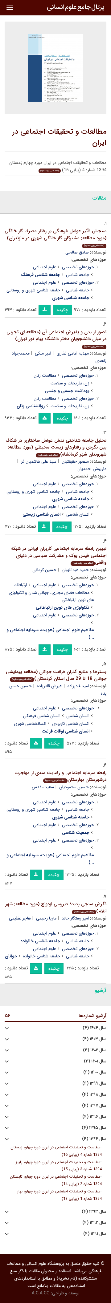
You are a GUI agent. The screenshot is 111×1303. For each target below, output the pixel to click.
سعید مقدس (43, 787)
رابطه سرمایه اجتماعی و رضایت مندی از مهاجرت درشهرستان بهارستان (60, 776)
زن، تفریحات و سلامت (70, 383)
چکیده (62, 309)
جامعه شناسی (77, 274)
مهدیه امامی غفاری (72, 353)
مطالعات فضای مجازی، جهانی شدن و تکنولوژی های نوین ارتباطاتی (51, 596)
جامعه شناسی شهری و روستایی (33, 290)
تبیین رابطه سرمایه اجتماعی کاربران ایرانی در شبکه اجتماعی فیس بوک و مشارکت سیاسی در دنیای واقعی (58, 555)
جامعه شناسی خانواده (41, 956)
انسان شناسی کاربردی (70, 723)
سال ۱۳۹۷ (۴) (94, 1105)
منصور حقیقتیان (75, 461)
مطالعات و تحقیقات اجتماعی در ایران (59, 137)
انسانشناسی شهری (30, 723)
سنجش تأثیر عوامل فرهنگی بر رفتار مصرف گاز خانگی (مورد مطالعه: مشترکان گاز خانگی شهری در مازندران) (55, 237)
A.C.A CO (41, 1293)
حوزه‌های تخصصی (78, 267)
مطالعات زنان (45, 375)
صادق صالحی (77, 252)
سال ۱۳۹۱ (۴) (94, 1234)
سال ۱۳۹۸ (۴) (94, 1094)
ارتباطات (20, 585)
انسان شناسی (77, 514)
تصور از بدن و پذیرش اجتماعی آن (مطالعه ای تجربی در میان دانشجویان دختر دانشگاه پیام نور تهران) (56, 338)
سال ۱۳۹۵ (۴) (94, 1128)
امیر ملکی (43, 353)
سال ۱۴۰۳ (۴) (94, 1039)
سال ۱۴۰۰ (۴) (94, 1072)
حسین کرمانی (44, 569)
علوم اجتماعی (44, 267)
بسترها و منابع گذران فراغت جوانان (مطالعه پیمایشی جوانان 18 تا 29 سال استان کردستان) (56, 675)
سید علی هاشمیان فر (38, 461)
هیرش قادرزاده (49, 686)
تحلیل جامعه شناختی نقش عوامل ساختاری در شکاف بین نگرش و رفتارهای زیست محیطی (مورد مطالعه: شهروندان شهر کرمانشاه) (56, 447)
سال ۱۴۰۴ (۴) (94, 1028)
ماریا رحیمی (46, 918)
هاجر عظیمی (20, 918)
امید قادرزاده (78, 686)
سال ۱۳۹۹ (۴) (94, 1083)
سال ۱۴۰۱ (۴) (95, 1061)
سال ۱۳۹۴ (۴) (94, 1139)
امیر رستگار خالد (75, 918)
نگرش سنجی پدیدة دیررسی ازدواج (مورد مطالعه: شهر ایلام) (55, 907)
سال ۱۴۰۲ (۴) (94, 1050)
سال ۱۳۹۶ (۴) (94, 1117)
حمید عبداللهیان (75, 569)
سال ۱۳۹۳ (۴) (94, 1211)
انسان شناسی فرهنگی (41, 715)
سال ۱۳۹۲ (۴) (94, 1223)
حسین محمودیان (74, 787)
